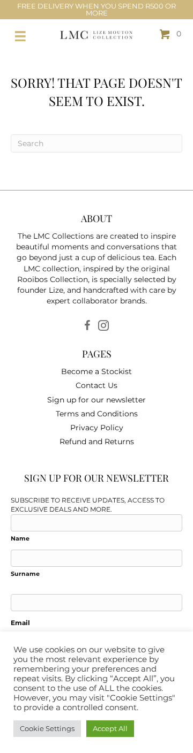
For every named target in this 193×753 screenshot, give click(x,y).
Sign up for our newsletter (96, 400)
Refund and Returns (97, 441)
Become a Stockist (96, 371)
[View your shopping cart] (166, 33)
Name (20, 538)
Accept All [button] (110, 728)
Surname (25, 573)
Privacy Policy (96, 427)
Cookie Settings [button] (47, 728)
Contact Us (96, 385)
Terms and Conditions (97, 414)
